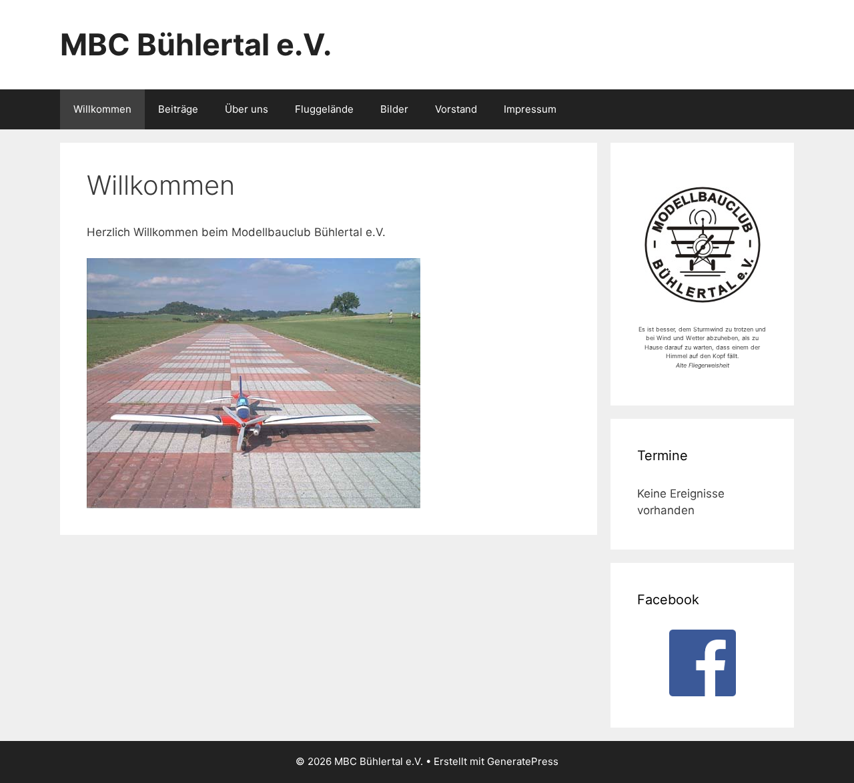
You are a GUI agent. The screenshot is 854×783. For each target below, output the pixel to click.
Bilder (394, 109)
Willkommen (102, 109)
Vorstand (456, 109)
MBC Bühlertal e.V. (196, 44)
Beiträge (178, 109)
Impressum (530, 109)
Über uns (246, 109)
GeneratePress (522, 761)
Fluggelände (324, 109)
